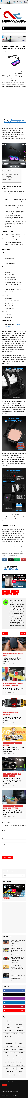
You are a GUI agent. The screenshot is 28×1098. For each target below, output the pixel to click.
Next (22, 633)
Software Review (19, 1065)
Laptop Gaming (9, 1046)
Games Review (19, 1030)
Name (3, 838)
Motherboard (13, 1049)
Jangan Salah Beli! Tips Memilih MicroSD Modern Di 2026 (18, 950)
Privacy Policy (5, 1095)
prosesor (15, 1059)
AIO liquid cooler (14, 71)
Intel (14, 1040)
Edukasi (20, 653)
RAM (9, 808)
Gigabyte (15, 1033)
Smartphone (14, 808)
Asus (7, 1024)
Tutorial (15, 685)
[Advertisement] (14, 103)
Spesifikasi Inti (9, 177)
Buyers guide (6, 591)
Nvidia (6, 1052)
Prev (6, 633)
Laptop (5, 808)
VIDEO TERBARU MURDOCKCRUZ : (12, 180)
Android (16, 1021)
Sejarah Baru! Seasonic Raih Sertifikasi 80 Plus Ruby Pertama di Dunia (13, 718)
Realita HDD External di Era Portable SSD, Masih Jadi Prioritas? (12, 659)
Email (3, 844)
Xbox (20, 1074)
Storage (5, 655)
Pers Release (19, 1055)
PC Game (21, 1052)
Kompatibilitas (8, 176)
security (12, 1062)
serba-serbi (20, 1062)
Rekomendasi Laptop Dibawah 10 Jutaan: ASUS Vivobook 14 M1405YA (15, 122)
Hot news (20, 1036)
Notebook (21, 1049)
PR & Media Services (12, 1093)
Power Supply (6, 714)
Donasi (11, 1095)
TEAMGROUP (9, 1071)
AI (5, 1021)
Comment (4, 830)
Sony (6, 1068)
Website (3, 851)
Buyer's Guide (14, 653)
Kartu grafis (9, 1043)
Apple (22, 1021)
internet (21, 1040)
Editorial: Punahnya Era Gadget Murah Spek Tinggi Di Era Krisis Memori (13, 812)
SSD (13, 1068)
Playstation (7, 1059)
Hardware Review (7, 594)
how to (7, 1040)
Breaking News (14, 712)
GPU (20, 743)
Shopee (17, 324)
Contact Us (21, 1093)
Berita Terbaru (6, 653)
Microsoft (20, 1046)
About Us (4, 1093)
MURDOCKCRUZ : (11, 569)
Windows (9, 1074)
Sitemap (16, 1095)
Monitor (6, 1049)
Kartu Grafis (6, 745)
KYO (16, 594)
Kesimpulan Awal (7, 179)
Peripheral (8, 1055)
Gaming (6, 1033)
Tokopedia (7, 326)
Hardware (5, 775)
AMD (10, 1021)
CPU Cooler (15, 591)
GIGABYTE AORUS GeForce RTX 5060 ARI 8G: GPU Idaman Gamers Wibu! (13, 749)
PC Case (13, 1052)
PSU (22, 1059)
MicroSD (5, 685)
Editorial (20, 806)
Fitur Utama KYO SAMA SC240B (10, 174)
